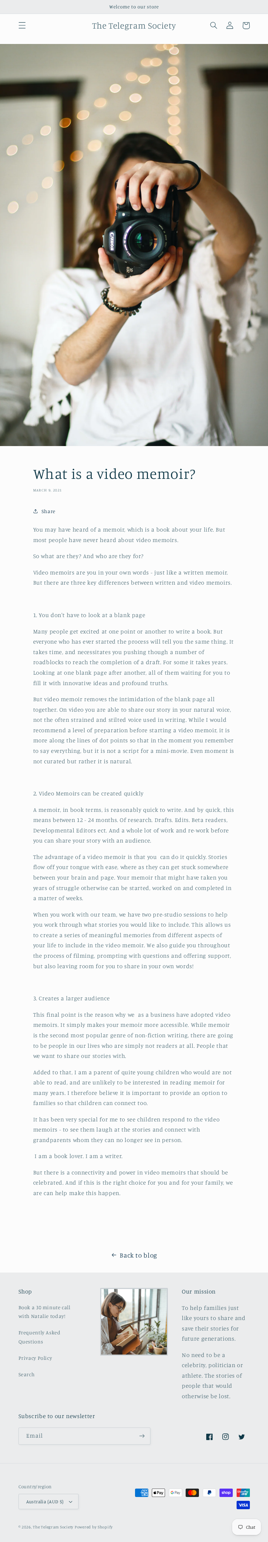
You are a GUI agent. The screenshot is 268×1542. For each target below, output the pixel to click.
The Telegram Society (53, 1527)
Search (26, 1374)
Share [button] (48, 511)
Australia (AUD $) (45, 1501)
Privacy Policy (35, 1358)
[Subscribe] (142, 1436)
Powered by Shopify (94, 1527)
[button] (22, 25)
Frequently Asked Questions (39, 1336)
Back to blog (138, 1255)
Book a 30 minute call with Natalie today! (44, 1311)
